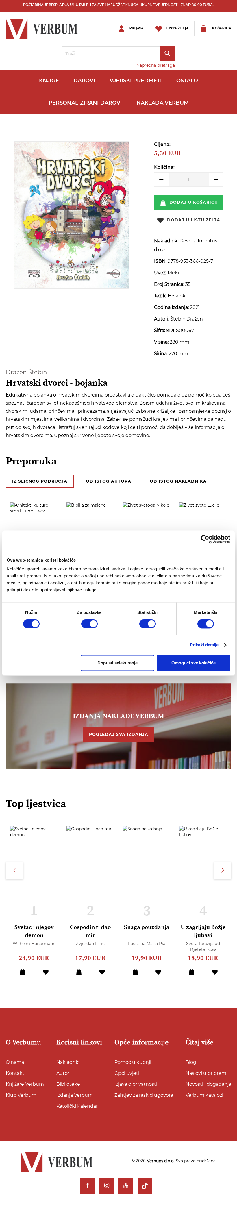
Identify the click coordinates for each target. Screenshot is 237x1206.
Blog (191, 1062)
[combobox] (118, 53)
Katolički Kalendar (77, 1106)
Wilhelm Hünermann (34, 943)
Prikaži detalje (204, 644)
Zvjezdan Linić (90, 943)
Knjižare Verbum (25, 1084)
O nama (15, 1062)
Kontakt (15, 1073)
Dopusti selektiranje (117, 663)
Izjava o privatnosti (135, 1084)
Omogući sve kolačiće (193, 663)
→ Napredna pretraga (153, 65)
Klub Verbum (21, 1095)
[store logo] (51, 29)
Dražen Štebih (26, 372)
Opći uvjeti (126, 1073)
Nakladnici (68, 1062)
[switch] (89, 623)
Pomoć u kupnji (132, 1062)
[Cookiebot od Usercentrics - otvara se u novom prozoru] (205, 539)
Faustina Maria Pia (146, 943)
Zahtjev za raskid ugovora (143, 1095)
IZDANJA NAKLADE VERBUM (118, 716)
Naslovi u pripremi (206, 1073)
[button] (45, 971)
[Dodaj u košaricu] (22, 971)
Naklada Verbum (162, 103)
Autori (63, 1073)
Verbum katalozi (204, 1095)
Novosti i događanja (208, 1084)
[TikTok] (145, 1186)
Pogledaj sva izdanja (118, 734)
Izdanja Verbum (74, 1095)
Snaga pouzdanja (146, 927)
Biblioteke (68, 1084)
